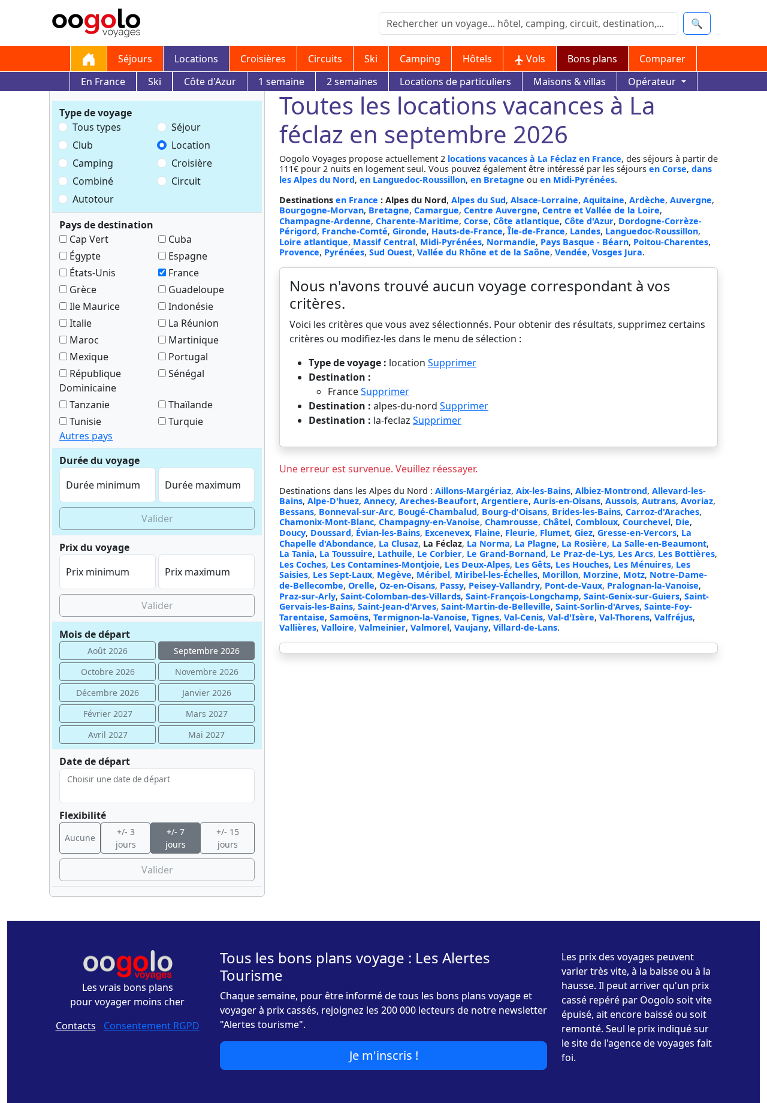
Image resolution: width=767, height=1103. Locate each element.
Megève (394, 574)
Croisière (191, 163)
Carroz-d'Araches (662, 511)
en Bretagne (497, 179)
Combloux (596, 522)
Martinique (192, 339)
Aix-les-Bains (543, 490)
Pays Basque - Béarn (584, 242)
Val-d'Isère (571, 617)
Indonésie (189, 306)
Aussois (621, 501)
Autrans (659, 501)
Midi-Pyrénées (451, 242)
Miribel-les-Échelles (496, 574)
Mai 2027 (206, 734)
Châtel (556, 522)
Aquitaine (603, 200)
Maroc (83, 339)
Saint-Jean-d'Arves (397, 606)
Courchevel (647, 522)
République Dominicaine (90, 380)
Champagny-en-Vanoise (429, 522)
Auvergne (691, 200)
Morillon (560, 574)
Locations (196, 58)
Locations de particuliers (455, 81)
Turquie (184, 421)
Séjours (135, 58)
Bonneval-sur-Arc (356, 511)
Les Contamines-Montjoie (385, 564)
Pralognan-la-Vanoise (653, 585)
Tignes (485, 617)
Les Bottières (686, 553)
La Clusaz (398, 543)
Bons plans (592, 58)
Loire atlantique (313, 242)
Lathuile (395, 553)
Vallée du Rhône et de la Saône (483, 252)
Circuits (325, 58)
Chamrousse (511, 522)
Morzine (600, 574)
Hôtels (477, 58)
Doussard (330, 532)
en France (358, 200)
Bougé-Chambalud (437, 511)
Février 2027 (107, 713)
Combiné (93, 181)
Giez (584, 532)
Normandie (511, 242)
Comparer (662, 58)
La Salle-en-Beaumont (659, 543)
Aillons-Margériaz (473, 490)
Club (83, 145)
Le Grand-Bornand (506, 553)
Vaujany (471, 627)
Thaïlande (189, 404)
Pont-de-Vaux (573, 585)
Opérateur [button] (653, 81)
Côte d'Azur (210, 81)
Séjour (186, 127)
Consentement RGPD (152, 1025)
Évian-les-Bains (388, 532)
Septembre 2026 (207, 650)
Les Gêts (533, 564)
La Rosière (584, 543)
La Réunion (192, 323)
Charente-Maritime (417, 221)
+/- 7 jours (175, 838)
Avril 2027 (108, 734)
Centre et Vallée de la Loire (601, 210)
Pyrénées (344, 252)
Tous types (97, 127)
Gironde (409, 231)
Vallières (297, 627)
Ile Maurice (93, 306)
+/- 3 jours (126, 838)
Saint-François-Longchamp (522, 596)
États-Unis (91, 272)
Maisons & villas (569, 81)
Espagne (186, 256)
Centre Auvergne (500, 210)
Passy (452, 585)
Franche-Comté (355, 231)
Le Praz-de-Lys (582, 553)
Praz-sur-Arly (307, 596)
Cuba (179, 239)
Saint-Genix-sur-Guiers (632, 596)
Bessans (296, 511)
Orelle (361, 585)
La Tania (297, 553)
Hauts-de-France (467, 231)
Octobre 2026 (108, 671)
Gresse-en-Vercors (637, 532)
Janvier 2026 (206, 692)
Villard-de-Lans (525, 627)
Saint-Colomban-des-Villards (400, 596)
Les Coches (302, 564)
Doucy (292, 532)
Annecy (379, 501)
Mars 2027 (207, 713)
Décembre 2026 (107, 692)
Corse (476, 221)
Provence (299, 252)
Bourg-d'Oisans (514, 511)
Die (682, 522)
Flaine (487, 532)
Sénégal (185, 373)
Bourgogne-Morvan (321, 210)
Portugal (187, 356)
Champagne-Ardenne (325, 221)
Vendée (571, 252)
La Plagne (536, 543)
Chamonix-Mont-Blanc (326, 522)
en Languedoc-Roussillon (413, 179)
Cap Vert (87, 239)
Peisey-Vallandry (504, 585)
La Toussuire (346, 553)
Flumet (555, 532)
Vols (534, 58)
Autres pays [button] (86, 435)
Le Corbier (439, 553)
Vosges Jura (617, 252)
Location (190, 145)
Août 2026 (107, 650)
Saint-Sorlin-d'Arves (597, 606)
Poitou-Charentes (670, 242)
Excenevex (447, 532)
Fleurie (520, 532)
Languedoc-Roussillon (651, 231)
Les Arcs (635, 553)
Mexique (87, 356)
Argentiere (505, 501)
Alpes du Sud (478, 200)
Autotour (93, 199)
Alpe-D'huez (333, 501)
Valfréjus (673, 617)
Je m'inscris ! (383, 1055)
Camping (420, 58)
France (182, 272)
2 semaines (352, 81)
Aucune (80, 837)
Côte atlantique (526, 221)
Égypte (84, 256)
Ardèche (647, 200)
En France (103, 81)
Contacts (76, 1025)
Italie (79, 323)
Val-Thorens (624, 617)
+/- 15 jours (227, 838)
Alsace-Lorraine (544, 200)
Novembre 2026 (206, 671)
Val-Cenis (523, 617)
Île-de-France (536, 231)
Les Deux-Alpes (477, 564)
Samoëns (349, 617)
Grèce (81, 289)
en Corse (668, 168)
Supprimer (452, 362)
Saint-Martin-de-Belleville (496, 606)
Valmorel (429, 627)
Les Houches (582, 564)
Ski (371, 58)
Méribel (433, 574)
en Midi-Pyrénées (577, 179)
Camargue (436, 210)
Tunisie (84, 421)
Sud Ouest (390, 252)
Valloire (337, 627)
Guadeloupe (195, 289)
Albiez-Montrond (611, 490)
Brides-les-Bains (586, 511)
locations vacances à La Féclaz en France (534, 158)
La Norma (488, 543)
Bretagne (389, 210)
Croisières (263, 58)
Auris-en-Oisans (566, 501)
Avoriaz (697, 501)
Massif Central (384, 242)
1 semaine (281, 81)
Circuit (186, 181)
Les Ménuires (642, 564)
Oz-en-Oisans (407, 585)
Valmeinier (382, 627)
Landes (585, 231)
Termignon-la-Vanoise (420, 617)
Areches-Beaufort (438, 501)
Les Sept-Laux (342, 574)
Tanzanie (88, 404)
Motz (634, 574)
